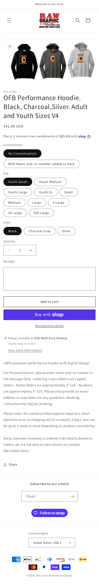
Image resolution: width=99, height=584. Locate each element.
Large (36, 202)
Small (68, 192)
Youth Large (17, 192)
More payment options (49, 325)
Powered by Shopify (61, 575)
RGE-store (42, 575)
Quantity (9, 241)
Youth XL (46, 192)
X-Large (58, 202)
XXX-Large (41, 213)
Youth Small (17, 182)
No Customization (22, 153)
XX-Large (15, 213)
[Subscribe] (72, 496)
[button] (9, 20)
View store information (25, 350)
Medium (14, 202)
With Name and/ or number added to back (41, 164)
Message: (9, 261)
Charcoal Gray (40, 231)
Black (12, 231)
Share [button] (13, 464)
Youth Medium (50, 182)
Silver (66, 231)
